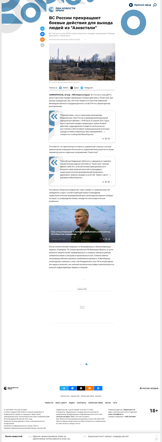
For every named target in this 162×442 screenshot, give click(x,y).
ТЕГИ (115, 403)
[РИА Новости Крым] (61, 9)
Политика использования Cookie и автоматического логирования (24, 422)
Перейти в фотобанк (73, 82)
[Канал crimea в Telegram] (64, 388)
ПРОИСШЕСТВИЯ (87, 396)
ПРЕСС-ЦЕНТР (61, 403)
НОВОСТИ (49, 403)
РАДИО (72, 403)
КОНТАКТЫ (81, 403)
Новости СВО (82, 289)
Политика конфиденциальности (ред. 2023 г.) (21, 426)
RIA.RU (108, 403)
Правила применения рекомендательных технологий (25, 428)
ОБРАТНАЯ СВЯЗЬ (95, 403)
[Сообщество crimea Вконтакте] (72, 388)
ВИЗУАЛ (98, 396)
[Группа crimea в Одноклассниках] (89, 388)
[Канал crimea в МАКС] (98, 388)
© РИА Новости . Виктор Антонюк (58, 82)
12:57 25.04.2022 (54, 39)
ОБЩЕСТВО (75, 396)
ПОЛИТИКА (65, 396)
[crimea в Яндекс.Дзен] (81, 388)
